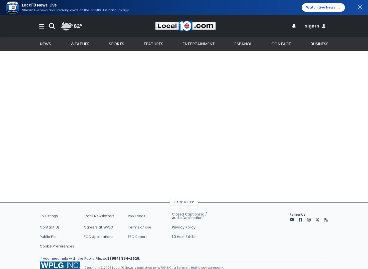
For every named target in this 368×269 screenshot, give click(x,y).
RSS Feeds (136, 216)
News (45, 44)
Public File (48, 236)
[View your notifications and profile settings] (294, 26)
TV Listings (49, 216)
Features (153, 44)
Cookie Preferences (57, 246)
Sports (116, 44)
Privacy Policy (184, 227)
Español (243, 44)
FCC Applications (98, 236)
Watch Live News (323, 7)
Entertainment (198, 44)
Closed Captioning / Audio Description (189, 216)
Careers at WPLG (98, 227)
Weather (80, 44)
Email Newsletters (99, 216)
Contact (281, 44)
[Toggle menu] (41, 26)
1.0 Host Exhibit (184, 236)
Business (319, 44)
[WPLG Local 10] (185, 26)
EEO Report (137, 236)
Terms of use (139, 227)
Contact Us (50, 227)
